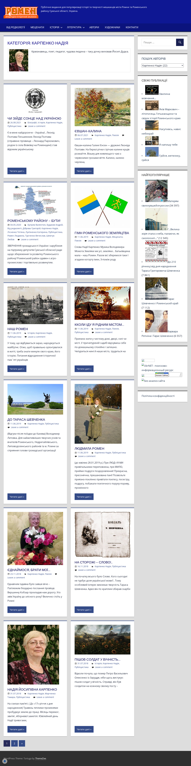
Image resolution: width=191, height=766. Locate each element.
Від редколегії (15, 27)
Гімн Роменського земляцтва (102, 232)
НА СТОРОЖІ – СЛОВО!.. (94, 562)
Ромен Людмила (15, 235)
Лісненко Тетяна (15, 232)
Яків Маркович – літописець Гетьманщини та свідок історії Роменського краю (161, 113)
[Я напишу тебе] (152, 144)
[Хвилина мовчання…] (152, 94)
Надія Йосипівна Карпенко (32, 689)
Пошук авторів (154, 58)
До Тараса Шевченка (26, 419)
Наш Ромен (17, 328)
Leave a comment (36, 126)
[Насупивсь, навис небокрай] (152, 129)
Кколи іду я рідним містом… (99, 324)
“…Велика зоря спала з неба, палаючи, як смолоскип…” (160, 234)
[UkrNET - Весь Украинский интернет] (163, 370)
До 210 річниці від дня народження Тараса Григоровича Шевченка (161, 266)
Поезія (115, 135)
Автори (94, 27)
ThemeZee (40, 758)
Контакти (132, 27)
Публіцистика (14, 126)
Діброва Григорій (32, 228)
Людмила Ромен (89, 448)
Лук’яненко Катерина (36, 232)
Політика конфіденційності (158, 396)
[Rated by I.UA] (148, 361)
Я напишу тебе (168, 144)
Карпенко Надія (54, 122)
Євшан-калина (88, 131)
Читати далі (16, 170)
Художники (112, 27)
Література (74, 27)
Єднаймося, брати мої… (28, 569)
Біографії (32, 122)
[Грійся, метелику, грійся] (152, 155)
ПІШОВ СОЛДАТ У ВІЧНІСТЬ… (97, 659)
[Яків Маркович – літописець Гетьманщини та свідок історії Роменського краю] (152, 109)
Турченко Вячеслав (35, 235)
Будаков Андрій (55, 224)
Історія (54, 27)
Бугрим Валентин (37, 224)
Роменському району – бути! (33, 220)
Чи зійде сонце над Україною (34, 118)
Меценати (37, 27)
